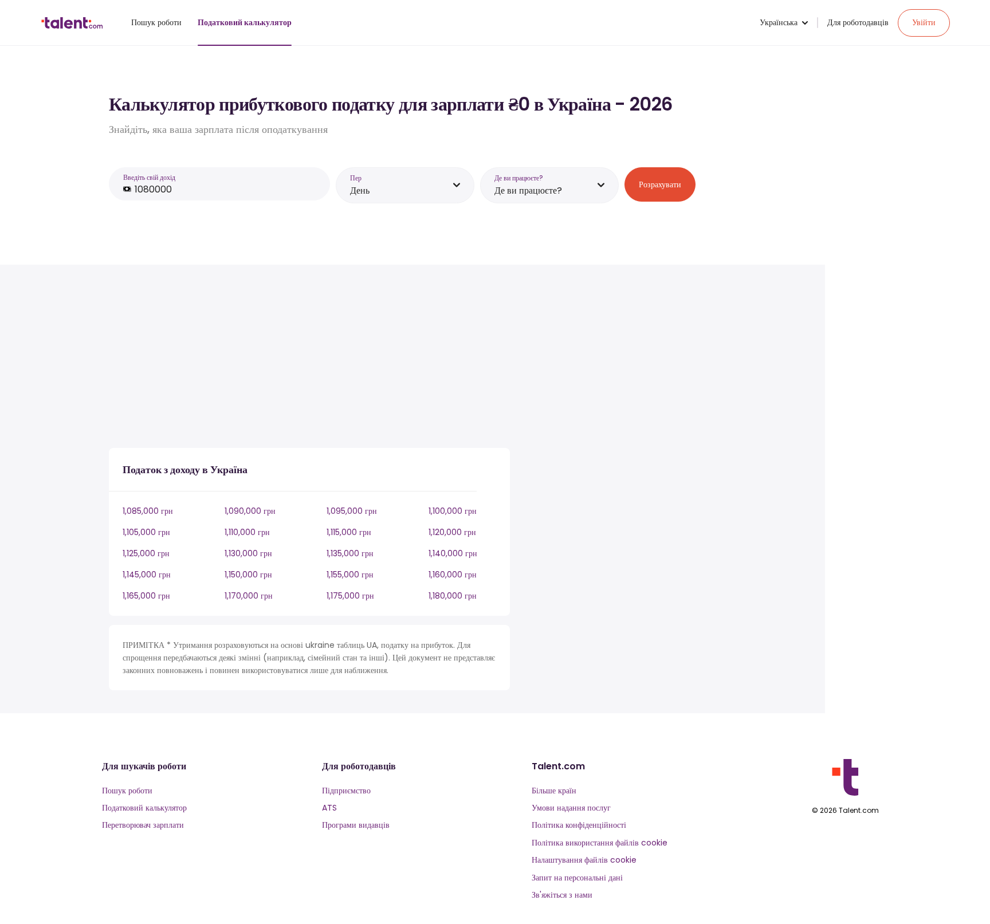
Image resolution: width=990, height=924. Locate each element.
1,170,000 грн (249, 595)
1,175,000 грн (350, 595)
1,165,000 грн (146, 595)
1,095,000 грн (352, 511)
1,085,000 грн (148, 511)
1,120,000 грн (452, 532)
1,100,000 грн (453, 511)
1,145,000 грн (147, 574)
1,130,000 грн (248, 553)
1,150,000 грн (248, 574)
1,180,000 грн (453, 595)
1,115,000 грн (349, 532)
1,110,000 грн (247, 532)
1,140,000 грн (453, 553)
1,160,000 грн (453, 574)
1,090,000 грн (250, 511)
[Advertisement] (309, 358)
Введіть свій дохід (149, 177)
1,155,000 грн (350, 574)
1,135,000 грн (350, 553)
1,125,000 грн (146, 553)
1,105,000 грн (146, 532)
